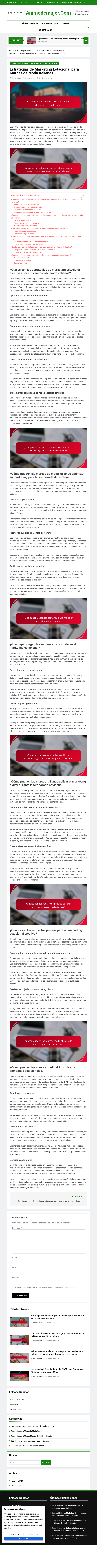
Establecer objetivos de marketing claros (28, 252)
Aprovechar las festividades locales (27, 204)
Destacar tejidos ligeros (22, 220)
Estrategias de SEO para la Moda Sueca (26, 1431)
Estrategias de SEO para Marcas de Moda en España (31, 1436)
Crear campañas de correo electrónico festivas (31, 242)
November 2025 (17, 1481)
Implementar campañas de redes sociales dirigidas (32, 212)
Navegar (66, 23)
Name (15, 1257)
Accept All (23, 1539)
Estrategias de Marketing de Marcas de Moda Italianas (34, 63)
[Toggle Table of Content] (82, 196)
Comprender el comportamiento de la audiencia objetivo (34, 250)
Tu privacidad (16, 1505)
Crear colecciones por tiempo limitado (28, 207)
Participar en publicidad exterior (25, 226)
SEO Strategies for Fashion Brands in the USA (29, 1446)
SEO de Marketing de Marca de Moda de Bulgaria (30, 1441)
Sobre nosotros (50, 23)
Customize (14, 1534)
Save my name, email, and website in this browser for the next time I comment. (46, 1288)
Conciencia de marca (21, 263)
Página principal (30, 23)
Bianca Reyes (16, 78)
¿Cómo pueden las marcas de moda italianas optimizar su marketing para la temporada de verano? (47, 216)
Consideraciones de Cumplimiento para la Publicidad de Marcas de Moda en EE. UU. (59, 3)
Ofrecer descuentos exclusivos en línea (28, 244)
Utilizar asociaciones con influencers (27, 210)
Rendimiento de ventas (22, 258)
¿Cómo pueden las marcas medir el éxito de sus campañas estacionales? (41, 255)
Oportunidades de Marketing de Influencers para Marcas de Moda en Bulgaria (53, 39)
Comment (17, 1228)
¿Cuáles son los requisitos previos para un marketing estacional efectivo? (41, 247)
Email (15, 1267)
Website (15, 1277)
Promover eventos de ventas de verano (28, 223)
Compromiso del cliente (22, 260)
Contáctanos (46, 30)
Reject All (34, 1534)
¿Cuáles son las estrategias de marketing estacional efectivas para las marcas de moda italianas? (47, 200)
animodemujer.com (48, 13)
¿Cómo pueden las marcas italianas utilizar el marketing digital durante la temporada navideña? (46, 237)
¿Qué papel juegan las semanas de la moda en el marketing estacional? (40, 228)
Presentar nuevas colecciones (25, 231)
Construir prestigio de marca (24, 234)
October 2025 (16, 1486)
